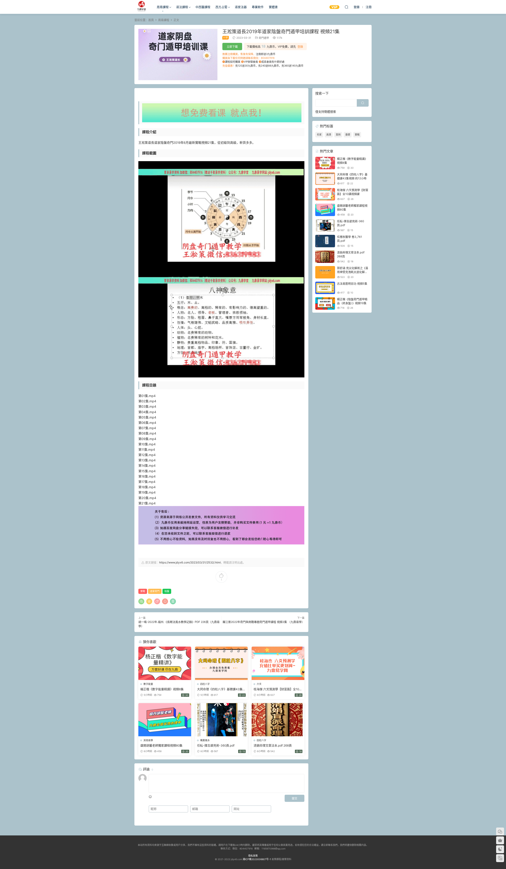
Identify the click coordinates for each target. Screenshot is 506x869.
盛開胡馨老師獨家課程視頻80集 (161, 745)
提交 (294, 798)
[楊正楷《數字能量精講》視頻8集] (164, 663)
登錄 (300, 46)
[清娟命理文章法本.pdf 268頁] (278, 719)
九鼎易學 (141, 7)
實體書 (273, 7)
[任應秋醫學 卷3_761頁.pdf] (325, 241)
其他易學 (148, 740)
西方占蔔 (221, 7)
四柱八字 (205, 684)
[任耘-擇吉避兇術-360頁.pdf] (221, 719)
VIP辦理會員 (251, 61)
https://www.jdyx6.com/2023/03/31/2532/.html (190, 562)
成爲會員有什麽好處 (272, 61)
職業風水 (205, 740)
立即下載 (232, 46)
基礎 (347, 134)
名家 (319, 134)
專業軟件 (258, 7)
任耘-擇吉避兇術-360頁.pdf (215, 745)
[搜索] (346, 7)
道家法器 (241, 7)
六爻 (259, 684)
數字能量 (148, 684)
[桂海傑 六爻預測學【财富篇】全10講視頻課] (278, 663)
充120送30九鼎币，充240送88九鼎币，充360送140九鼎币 (269, 65)
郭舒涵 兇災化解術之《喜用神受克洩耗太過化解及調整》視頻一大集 (352, 271)
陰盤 (166, 591)
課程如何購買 (232, 61)
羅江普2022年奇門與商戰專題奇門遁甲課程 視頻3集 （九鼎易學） (263, 622)
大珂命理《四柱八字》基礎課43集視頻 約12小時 (221, 689)
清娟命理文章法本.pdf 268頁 (273, 745)
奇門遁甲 (264, 37)
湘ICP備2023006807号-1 (257, 859)
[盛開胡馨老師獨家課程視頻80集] (164, 719)
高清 (328, 134)
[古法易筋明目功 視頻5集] (325, 288)
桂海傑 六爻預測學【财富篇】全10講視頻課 (278, 689)
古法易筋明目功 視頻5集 (352, 283)
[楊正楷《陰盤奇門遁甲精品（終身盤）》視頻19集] (325, 303)
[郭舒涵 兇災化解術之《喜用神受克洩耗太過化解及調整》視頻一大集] (325, 272)
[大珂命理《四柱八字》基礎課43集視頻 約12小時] (221, 663)
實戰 (142, 591)
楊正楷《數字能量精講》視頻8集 (162, 689)
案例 (338, 134)
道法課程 (182, 7)
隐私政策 (253, 855)
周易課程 (163, 7)
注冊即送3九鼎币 (265, 53)
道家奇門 (155, 591)
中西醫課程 (202, 7)
